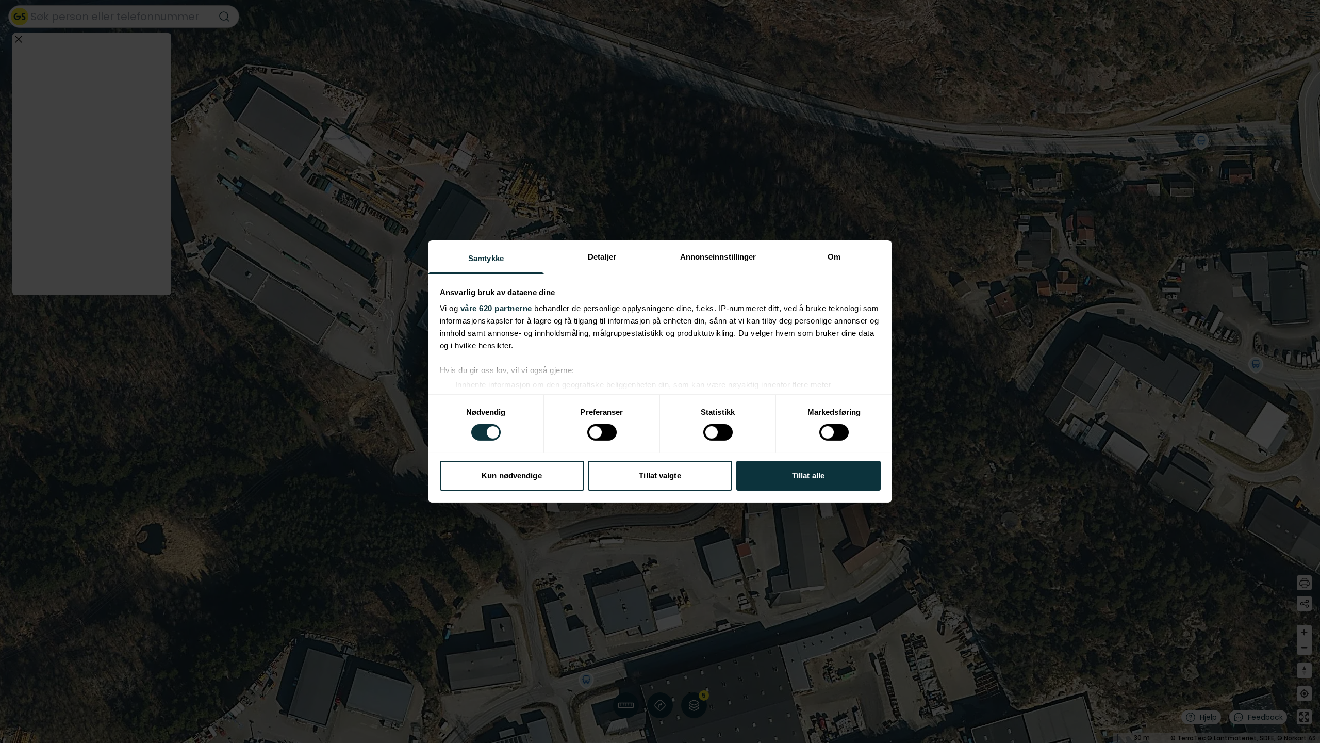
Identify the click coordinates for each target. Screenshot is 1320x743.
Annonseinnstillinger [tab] (718, 256)
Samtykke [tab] (486, 258)
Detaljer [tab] (602, 256)
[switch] (602, 432)
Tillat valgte (660, 475)
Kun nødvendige (511, 475)
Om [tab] (834, 256)
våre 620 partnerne (496, 308)
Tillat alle (808, 475)
